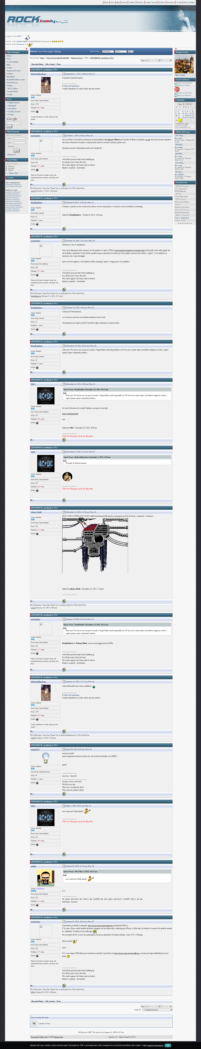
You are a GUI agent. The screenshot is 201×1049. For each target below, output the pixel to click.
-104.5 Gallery (12, 88)
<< (152, 60)
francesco (20, 44)
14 (191, 113)
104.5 (19, 36)
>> (167, 60)
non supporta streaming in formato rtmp (130, 250)
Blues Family (180, 75)
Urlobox (132, 2)
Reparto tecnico (77, 58)
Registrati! (12, 154)
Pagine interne (13, 103)
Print (59, 64)
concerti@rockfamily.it (14, 186)
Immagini (12, 106)
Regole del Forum (13, 71)
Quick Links (94, 51)
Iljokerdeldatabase (38, 74)
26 (186, 117)
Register (58, 51)
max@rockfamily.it (13, 209)
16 (176, 115)
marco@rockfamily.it (13, 205)
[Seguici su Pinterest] (183, 95)
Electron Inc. (58, 1037)
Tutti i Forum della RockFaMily (57, 58)
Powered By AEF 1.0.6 (39, 1037)
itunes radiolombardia (70, 414)
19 (186, 115)
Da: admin (179, 147)
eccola (147, 139)
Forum (124, 2)
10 (179, 113)
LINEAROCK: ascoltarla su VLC (102, 58)
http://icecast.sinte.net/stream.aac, (127, 953)
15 (193, 113)
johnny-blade (22, 41)
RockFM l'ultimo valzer (16, 80)
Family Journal (151, 2)
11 (183, 113)
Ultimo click (13, 173)
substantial (185, 218)
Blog (118, 2)
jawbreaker (35, 136)
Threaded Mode (37, 64)
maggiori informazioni (155, 1045)
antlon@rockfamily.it (13, 192)
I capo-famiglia (13, 62)
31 (180, 120)
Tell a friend (49, 64)
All (170, 60)
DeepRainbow (36, 202)
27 (188, 117)
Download (170, 2)
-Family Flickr (12, 91)
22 (193, 115)
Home (106, 2)
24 (179, 117)
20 (188, 115)
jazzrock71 (35, 749)
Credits (179, 2)
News (112, 2)
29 (193, 117)
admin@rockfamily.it (13, 184)
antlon (33, 866)
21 (191, 115)
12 (186, 113)
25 (183, 117)
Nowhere (178, 172)
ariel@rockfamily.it (13, 194)
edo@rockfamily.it (12, 197)
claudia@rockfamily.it (14, 196)
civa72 (33, 191)
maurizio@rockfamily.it (14, 207)
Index (42, 58)
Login (50, 51)
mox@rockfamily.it (13, 211)
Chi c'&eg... (179, 135)
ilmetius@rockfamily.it (14, 203)
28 (191, 117)
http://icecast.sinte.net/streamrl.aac (100, 925)
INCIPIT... (179, 145)
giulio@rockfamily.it (13, 201)
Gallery (162, 2)
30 (176, 120)
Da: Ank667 (179, 174)
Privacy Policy (189, 2)
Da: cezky (178, 138)
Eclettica (140, 2)
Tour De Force (12, 83)
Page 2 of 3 (145, 60)
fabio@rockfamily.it (13, 199)
